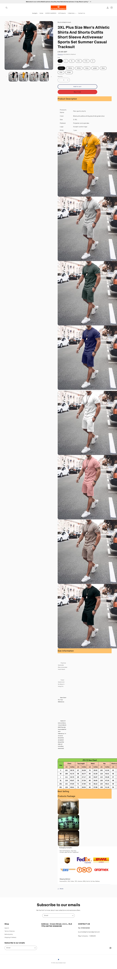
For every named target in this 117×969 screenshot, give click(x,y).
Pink (61, 72)
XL (72, 61)
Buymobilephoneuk (61, 962)
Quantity (60, 76)
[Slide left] (6, 77)
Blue (103, 68)
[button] (6, 8)
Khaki (69, 72)
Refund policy (9, 934)
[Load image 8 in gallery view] (34, 76)
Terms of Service (10, 931)
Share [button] (61, 888)
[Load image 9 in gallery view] (44, 76)
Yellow (70, 68)
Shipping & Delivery (10, 937)
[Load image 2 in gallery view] (23, 76)
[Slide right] (51, 77)
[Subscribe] (73, 915)
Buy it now (77, 92)
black (61, 68)
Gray (86, 68)
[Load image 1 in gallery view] (13, 76)
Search (7, 928)
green (95, 68)
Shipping (60, 54)
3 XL (86, 61)
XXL (78, 61)
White (79, 68)
